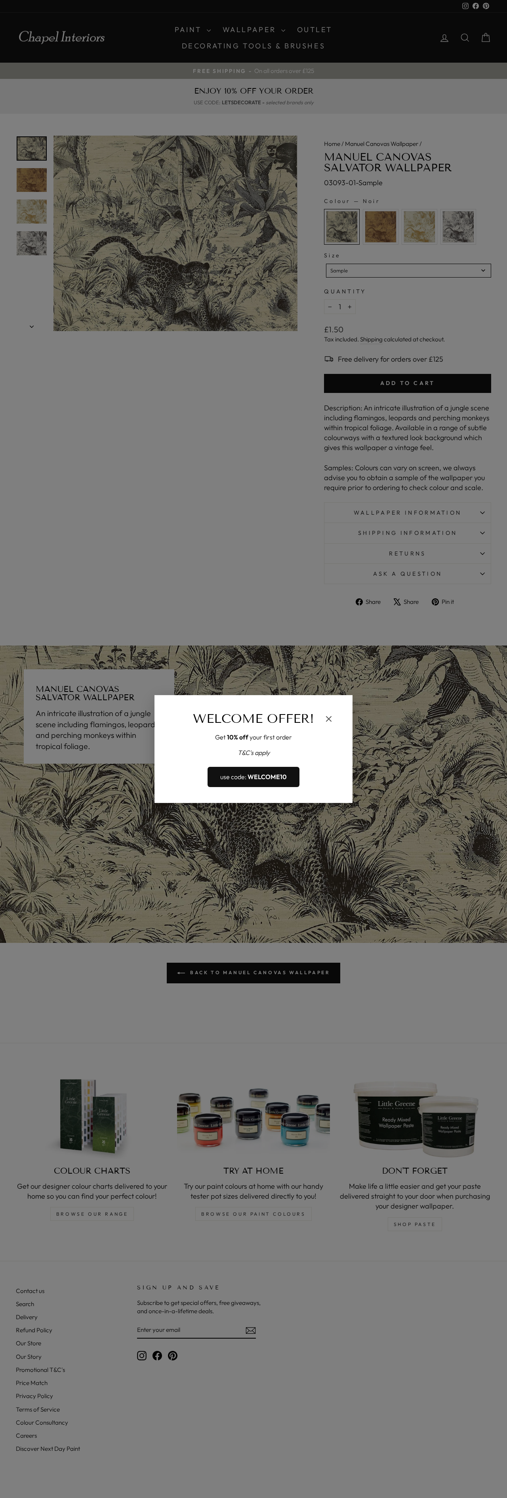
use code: (253, 777)
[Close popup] (329, 720)
